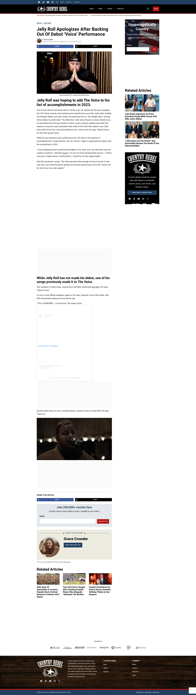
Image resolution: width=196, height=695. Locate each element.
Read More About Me (73, 545)
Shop (156, 9)
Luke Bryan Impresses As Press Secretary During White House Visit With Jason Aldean (141, 116)
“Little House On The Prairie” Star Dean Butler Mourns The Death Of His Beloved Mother (142, 143)
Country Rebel (109, 661)
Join (154, 49)
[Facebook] (129, 199)
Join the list (103, 521)
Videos (109, 9)
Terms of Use (156, 692)
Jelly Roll (47, 23)
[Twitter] (147, 199)
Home (92, 9)
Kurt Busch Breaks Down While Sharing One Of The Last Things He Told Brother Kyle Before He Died (116, 15)
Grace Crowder (48, 39)
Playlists (120, 9)
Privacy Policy (148, 692)
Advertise (135, 672)
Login (134, 675)
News (100, 9)
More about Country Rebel (142, 192)
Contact (134, 668)
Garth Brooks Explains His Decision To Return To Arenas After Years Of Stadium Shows (66, 15)
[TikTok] (134, 199)
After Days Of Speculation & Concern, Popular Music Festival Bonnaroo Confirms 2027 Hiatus (48, 592)
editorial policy (66, 562)
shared (65, 153)
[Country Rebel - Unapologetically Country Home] (52, 9)
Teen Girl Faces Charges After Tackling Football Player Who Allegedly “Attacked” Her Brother (74, 591)
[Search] (148, 9)
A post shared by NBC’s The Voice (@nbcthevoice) (64, 378)
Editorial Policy (140, 692)
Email (42, 516)
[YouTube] (138, 199)
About (134, 664)
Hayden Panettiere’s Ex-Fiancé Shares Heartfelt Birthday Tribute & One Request (100, 591)
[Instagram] (143, 199)
